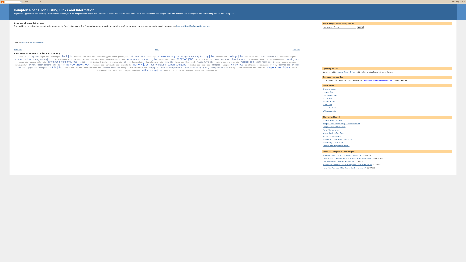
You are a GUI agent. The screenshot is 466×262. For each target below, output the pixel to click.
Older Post (296, 50)
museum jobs (59, 65)
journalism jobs (116, 62)
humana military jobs (38, 62)
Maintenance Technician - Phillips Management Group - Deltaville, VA (347, 165)
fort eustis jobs (112, 59)
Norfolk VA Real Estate (331, 130)
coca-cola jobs (221, 57)
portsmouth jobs (176, 64)
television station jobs (138, 68)
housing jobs (292, 59)
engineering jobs (43, 59)
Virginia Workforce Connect (332, 136)
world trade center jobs (185, 70)
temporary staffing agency (196, 67)
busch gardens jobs (120, 57)
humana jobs (23, 62)
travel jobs (233, 68)
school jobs (237, 64)
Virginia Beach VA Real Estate (333, 133)
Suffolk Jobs (327, 105)
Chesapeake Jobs (329, 89)
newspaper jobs (98, 65)
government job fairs (167, 59)
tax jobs (79, 68)
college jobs (236, 56)
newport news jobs (78, 64)
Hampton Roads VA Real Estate (334, 127)
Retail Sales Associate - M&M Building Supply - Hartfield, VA (344, 168)
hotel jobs (264, 59)
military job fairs (21, 65)
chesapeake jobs (168, 56)
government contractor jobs (142, 59)
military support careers (40, 65)
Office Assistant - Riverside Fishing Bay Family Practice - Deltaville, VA (348, 158)
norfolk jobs (24, 42)
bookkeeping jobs (104, 57)
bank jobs (67, 56)
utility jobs (261, 68)
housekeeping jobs (277, 59)
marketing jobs (233, 62)
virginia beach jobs (279, 67)
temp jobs (153, 67)
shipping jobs (40, 42)
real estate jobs (194, 65)
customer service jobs (269, 57)
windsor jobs (169, 70)
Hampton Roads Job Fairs (346, 72)
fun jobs (122, 59)
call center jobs (137, 56)
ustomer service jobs (247, 68)
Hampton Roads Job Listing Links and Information (54, 10)
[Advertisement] (58, 21)
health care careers (222, 59)
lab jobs (127, 62)
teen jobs (125, 68)
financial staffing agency (62, 59)
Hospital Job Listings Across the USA (336, 146)
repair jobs (32, 42)
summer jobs (69, 68)
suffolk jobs (55, 67)
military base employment (286, 62)
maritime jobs (220, 62)
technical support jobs (92, 68)
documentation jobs (288, 57)
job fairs (105, 62)
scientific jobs (250, 65)
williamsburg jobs (152, 70)
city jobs (209, 56)
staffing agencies (29, 68)
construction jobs (251, 57)
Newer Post (18, 50)
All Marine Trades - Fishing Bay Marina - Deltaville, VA (342, 155)
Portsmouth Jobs (329, 101)
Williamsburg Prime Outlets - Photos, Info (337, 139)
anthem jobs (56, 57)
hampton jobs (184, 59)
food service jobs (97, 59)
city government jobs (192, 56)
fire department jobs (81, 59)
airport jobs (44, 57)
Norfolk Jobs (327, 98)
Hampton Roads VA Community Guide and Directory (341, 124)
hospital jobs (238, 59)
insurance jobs (85, 62)
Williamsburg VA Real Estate (333, 142)
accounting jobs (32, 56)
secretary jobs (263, 65)
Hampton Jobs (328, 92)
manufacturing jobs (205, 62)
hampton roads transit (203, 59)
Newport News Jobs (330, 95)
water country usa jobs (122, 70)
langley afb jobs (138, 62)
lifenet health (190, 62)
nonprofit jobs (126, 65)
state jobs (43, 68)
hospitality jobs (253, 59)
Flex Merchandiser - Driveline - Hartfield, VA (338, 162)
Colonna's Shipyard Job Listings (29, 23)
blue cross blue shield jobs (84, 57)
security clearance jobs (280, 65)
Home (157, 50)
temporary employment (171, 67)
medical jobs (247, 62)
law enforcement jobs (154, 62)
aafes (20, 57)
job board (97, 62)
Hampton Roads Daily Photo (333, 120)
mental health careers (265, 62)
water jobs (136, 70)
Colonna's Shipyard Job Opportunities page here (193, 26)
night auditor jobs (112, 65)
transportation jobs (219, 68)
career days (151, 57)
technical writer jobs (111, 68)
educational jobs (24, 59)
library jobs (179, 62)
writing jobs (199, 70)
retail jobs (216, 65)
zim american (211, 70)
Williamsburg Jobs (329, 111)
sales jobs (226, 65)
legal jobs (169, 62)
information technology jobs (62, 61)
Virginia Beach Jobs (330, 108)
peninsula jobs (158, 64)
